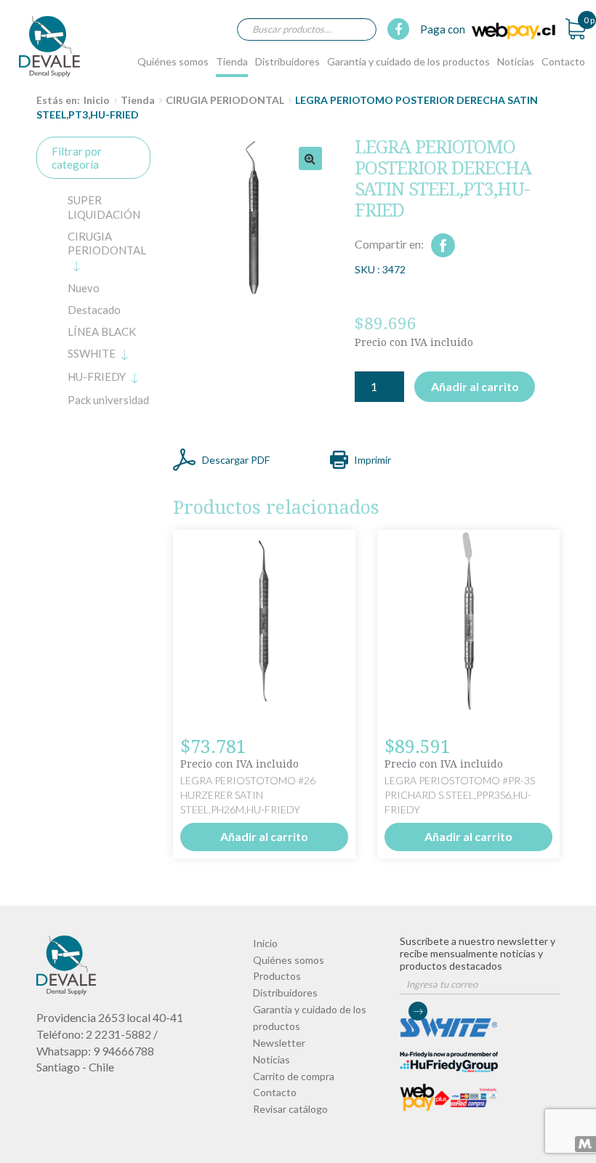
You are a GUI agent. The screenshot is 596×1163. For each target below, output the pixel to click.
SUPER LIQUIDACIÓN (104, 207)
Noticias (515, 61)
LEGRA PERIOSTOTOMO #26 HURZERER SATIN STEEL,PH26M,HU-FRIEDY (247, 795)
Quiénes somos (173, 61)
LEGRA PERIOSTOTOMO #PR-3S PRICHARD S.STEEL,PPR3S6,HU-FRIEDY (459, 795)
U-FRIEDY (97, 376)
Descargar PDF (236, 460)
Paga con (443, 29)
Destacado (94, 309)
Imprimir (372, 460)
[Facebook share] (443, 245)
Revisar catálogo (290, 1109)
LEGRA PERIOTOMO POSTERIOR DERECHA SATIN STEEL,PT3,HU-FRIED (50, 46)
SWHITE (92, 353)
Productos (277, 976)
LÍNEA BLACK (102, 331)
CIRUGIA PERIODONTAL (225, 100)
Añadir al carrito (475, 386)
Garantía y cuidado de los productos (408, 61)
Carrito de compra (293, 1076)
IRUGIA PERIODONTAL (107, 243)
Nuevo (84, 287)
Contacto (563, 61)
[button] (310, 158)
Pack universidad (108, 399)
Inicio (97, 100)
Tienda (232, 61)
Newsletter (279, 1043)
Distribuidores (287, 61)
